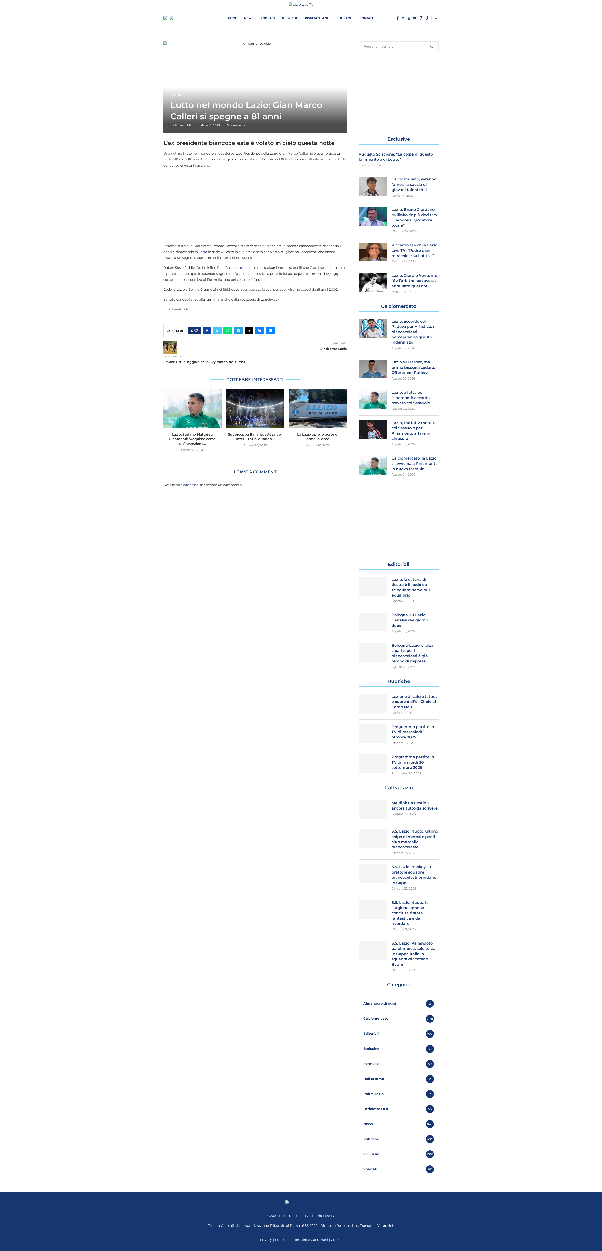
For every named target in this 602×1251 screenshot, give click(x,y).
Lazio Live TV (324, 1216)
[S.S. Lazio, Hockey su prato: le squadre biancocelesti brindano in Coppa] (373, 873)
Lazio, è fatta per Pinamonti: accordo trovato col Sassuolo (411, 397)
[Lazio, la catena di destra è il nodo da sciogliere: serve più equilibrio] (373, 586)
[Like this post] (196, 330)
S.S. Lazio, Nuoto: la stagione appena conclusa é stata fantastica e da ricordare (410, 913)
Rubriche (290, 18)
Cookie (336, 1240)
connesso (191, 485)
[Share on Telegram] (238, 330)
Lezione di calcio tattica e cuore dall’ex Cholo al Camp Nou (415, 701)
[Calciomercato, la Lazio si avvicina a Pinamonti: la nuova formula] (373, 465)
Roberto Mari (184, 125)
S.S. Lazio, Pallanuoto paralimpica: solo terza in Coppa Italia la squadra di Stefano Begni (414, 954)
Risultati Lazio (317, 18)
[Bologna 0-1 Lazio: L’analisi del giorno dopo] (373, 622)
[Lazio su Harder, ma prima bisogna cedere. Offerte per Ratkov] (373, 369)
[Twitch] (421, 18)
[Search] (436, 18)
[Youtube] (415, 18)
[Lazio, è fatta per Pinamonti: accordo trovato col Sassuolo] (373, 399)
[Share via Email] (270, 330)
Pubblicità (283, 1240)
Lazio (203, 252)
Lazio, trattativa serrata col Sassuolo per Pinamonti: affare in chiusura (414, 431)
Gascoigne (234, 267)
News (248, 18)
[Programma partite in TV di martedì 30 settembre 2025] (373, 763)
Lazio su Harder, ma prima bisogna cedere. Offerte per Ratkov (413, 367)
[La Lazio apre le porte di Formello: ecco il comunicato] (318, 408)
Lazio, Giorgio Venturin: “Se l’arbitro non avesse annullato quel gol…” (414, 280)
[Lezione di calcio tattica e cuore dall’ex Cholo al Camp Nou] (373, 703)
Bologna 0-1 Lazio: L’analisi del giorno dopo (410, 620)
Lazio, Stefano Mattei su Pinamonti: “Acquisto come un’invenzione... (192, 439)
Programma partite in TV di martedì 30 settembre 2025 (413, 762)
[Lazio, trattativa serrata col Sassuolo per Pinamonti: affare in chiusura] (373, 429)
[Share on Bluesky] (259, 330)
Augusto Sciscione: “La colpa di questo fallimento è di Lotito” (396, 157)
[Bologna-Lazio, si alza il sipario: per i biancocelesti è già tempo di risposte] (373, 652)
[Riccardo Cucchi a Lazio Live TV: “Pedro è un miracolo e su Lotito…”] (373, 252)
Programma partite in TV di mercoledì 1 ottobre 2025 (413, 732)
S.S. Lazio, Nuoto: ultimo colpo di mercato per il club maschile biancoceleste (415, 839)
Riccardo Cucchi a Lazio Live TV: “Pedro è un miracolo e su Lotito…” (414, 250)
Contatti (367, 18)
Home (232, 18)
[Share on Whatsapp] (227, 330)
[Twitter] (403, 18)
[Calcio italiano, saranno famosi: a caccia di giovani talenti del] (373, 186)
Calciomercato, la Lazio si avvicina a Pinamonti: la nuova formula (414, 463)
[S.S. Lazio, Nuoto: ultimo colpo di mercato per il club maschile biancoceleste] (373, 838)
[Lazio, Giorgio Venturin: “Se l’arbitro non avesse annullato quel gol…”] (373, 282)
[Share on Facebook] (207, 330)
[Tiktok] (427, 18)
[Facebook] (397, 18)
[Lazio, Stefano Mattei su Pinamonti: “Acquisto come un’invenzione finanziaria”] (192, 408)
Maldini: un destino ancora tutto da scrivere (415, 805)
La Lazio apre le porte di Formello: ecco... (317, 436)
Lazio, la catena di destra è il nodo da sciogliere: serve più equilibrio (411, 587)
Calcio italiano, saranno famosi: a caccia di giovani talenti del (414, 184)
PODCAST (268, 18)
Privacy (266, 1240)
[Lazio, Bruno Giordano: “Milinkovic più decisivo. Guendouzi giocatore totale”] (373, 216)
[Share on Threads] (249, 330)
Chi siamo (344, 18)
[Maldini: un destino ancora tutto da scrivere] (373, 809)
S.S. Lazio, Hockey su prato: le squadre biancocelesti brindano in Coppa (414, 875)
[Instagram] (409, 18)
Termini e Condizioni (311, 1240)
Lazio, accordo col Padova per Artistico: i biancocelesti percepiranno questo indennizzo (413, 332)
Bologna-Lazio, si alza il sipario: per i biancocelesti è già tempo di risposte (414, 653)
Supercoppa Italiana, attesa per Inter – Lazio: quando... (255, 436)
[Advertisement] (255, 205)
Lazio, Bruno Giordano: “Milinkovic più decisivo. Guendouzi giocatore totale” (415, 217)
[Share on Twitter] (217, 330)
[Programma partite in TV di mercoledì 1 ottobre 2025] (373, 733)
